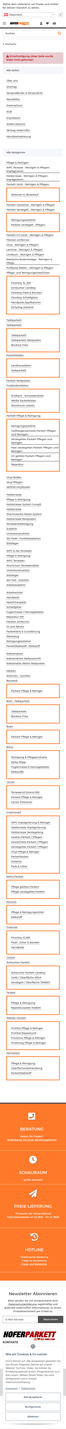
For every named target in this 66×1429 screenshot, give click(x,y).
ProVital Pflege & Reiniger (27, 1028)
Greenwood (13, 812)
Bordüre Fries (19, 345)
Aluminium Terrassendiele (22, 565)
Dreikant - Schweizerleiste (27, 395)
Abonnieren (50, 1319)
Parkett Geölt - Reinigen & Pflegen (27, 184)
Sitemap (11, 86)
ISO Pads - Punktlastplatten (23, 538)
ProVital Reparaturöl (23, 1033)
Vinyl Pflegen (14, 482)
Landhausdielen (21, 365)
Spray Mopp (18, 762)
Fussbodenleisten (17, 385)
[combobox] (29, 14)
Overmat (11, 927)
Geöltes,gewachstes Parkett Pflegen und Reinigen (33, 432)
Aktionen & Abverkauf (24, 194)
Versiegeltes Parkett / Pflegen (29, 846)
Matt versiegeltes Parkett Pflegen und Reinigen (35, 449)
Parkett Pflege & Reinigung (23, 415)
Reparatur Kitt (15, 616)
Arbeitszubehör (16, 584)
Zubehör (11, 528)
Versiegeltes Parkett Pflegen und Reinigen (31, 441)
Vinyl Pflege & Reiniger (25, 851)
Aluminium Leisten (23, 405)
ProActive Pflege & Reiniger (28, 1037)
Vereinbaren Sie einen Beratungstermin (32, 1139)
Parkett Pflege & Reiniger (27, 690)
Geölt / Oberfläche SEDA (26, 977)
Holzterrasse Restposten (21, 518)
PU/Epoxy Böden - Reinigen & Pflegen (29, 267)
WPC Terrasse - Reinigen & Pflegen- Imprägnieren (28, 169)
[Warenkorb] (57, 23)
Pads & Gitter (19, 866)
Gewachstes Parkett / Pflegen (29, 842)
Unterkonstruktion (18, 533)
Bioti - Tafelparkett (18, 701)
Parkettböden (15, 355)
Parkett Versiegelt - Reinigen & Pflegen (30, 209)
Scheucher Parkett (18, 962)
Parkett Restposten (18, 380)
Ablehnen (33, 1416)
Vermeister (13, 1053)
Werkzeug (12, 636)
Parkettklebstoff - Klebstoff (23, 646)
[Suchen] (59, 33)
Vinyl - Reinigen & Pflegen (22, 244)
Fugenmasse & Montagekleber (30, 766)
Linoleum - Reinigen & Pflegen (25, 254)
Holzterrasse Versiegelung (27, 832)
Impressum (12, 1388)
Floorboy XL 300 (21, 282)
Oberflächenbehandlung (26, 1068)
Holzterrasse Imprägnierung (28, 827)
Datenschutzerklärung (22, 1304)
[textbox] (29, 15)
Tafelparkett (14, 325)
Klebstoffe (17, 771)
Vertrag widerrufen (18, 130)
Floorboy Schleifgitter (24, 297)
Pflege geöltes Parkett (25, 886)
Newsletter (13, 99)
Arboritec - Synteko (18, 675)
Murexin (11, 901)
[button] (41, 23)
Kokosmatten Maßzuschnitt (23, 658)
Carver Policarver (21, 802)
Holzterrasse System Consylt (23, 504)
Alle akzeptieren (33, 1397)
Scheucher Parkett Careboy (28, 972)
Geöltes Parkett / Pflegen (26, 837)
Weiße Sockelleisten (23, 400)
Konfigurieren (33, 1406)
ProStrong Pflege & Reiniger (28, 1042)
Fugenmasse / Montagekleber (25, 612)
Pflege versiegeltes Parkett (28, 891)
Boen (9, 726)
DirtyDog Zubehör (22, 307)
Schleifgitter (14, 607)
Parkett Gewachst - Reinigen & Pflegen (30, 204)
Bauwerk (12, 680)
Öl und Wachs (15, 626)
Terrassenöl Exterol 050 (25, 792)
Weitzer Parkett (16, 1017)
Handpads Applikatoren (26, 302)
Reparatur (17, 464)
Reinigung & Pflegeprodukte (29, 757)
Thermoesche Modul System (24, 514)
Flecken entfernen (17, 239)
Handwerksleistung (18, 136)
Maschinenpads (16, 602)
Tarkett (10, 992)
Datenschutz (28, 1388)
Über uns (12, 80)
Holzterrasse (13, 509)
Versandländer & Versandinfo (24, 93)
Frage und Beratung (34, 1264)
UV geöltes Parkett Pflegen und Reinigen (31, 458)
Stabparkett (18, 370)
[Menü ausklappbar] (4, 22)
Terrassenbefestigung (19, 523)
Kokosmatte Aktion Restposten (25, 663)
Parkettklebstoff (21, 1073)
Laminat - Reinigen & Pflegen (24, 249)
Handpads (12, 597)
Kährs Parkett (15, 876)
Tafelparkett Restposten (26, 340)
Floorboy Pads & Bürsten (26, 292)
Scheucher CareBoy (23, 287)
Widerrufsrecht (15, 124)
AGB (9, 111)
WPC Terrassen (15, 560)
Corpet (10, 957)
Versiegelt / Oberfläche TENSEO (30, 982)
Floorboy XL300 (20, 937)
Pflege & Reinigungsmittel (27, 912)
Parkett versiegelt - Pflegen (28, 224)
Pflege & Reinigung (18, 499)
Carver (10, 782)
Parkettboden (20, 856)
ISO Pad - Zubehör (17, 580)
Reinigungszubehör (23, 219)
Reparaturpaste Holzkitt (26, 1007)
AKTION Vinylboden (18, 487)
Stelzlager (12, 543)
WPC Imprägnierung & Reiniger (30, 822)
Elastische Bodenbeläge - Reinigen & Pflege (29, 261)
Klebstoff (16, 917)
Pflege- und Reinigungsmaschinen (28, 272)
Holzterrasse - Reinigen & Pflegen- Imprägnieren (27, 177)
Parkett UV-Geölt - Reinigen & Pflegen (29, 235)
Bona (9, 746)
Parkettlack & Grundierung (23, 631)
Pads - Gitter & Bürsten (25, 942)
